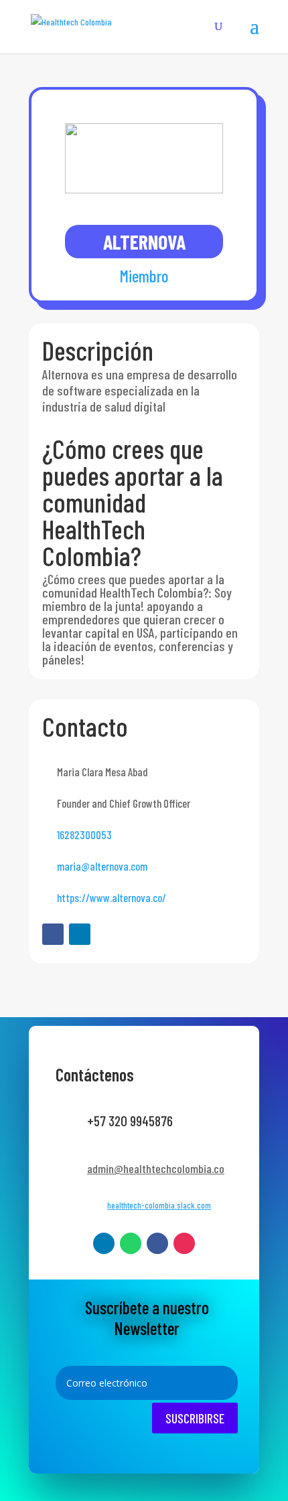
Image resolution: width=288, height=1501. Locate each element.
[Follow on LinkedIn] (79, 934)
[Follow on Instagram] (184, 1243)
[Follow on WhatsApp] (130, 1243)
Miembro (144, 276)
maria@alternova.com (102, 866)
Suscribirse (194, 1418)
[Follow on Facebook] (53, 934)
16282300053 (84, 834)
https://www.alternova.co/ (111, 897)
